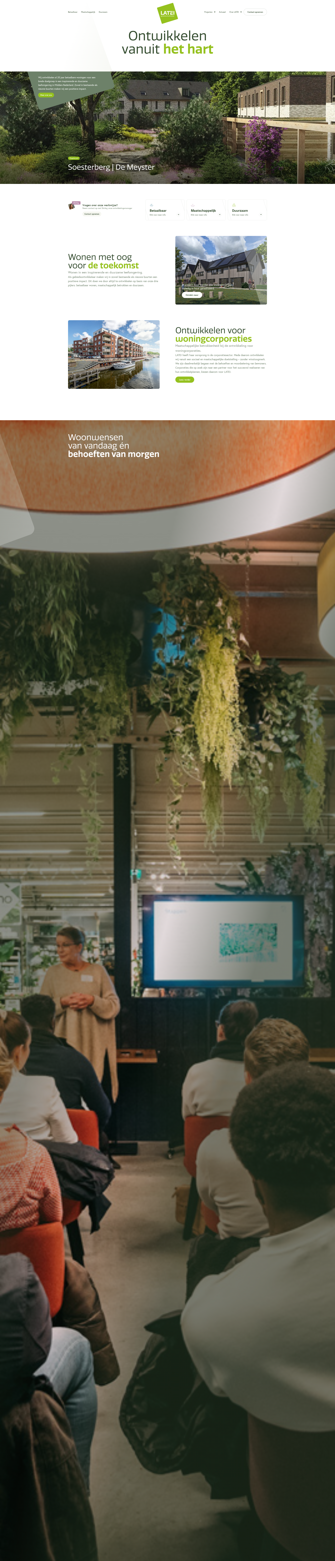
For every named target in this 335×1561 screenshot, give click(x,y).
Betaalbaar (72, 12)
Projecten (208, 12)
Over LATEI (234, 12)
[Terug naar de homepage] (167, 13)
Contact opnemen (255, 12)
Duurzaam (103, 12)
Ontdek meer (192, 295)
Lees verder (184, 379)
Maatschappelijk (88, 12)
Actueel (222, 12)
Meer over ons (46, 95)
